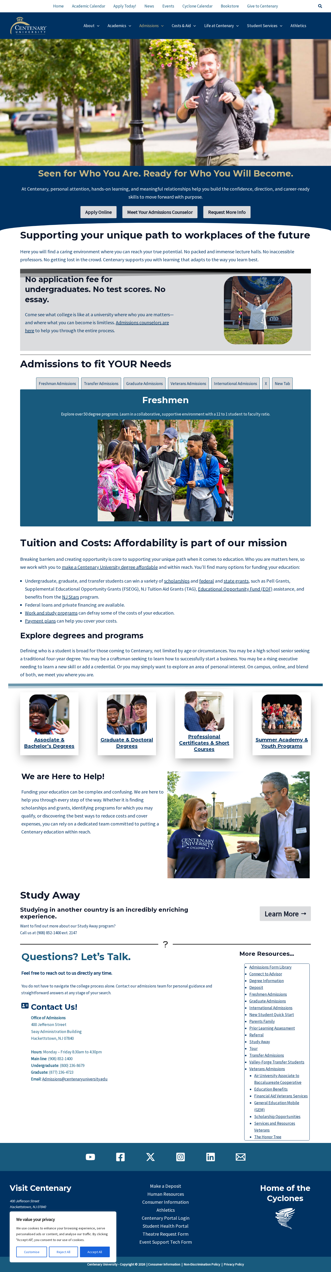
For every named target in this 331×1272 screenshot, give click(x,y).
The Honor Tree (267, 1137)
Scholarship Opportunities (277, 1116)
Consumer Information (165, 1202)
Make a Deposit (165, 1186)
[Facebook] (120, 1157)
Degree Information (266, 980)
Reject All (63, 1252)
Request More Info (227, 212)
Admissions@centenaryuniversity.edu (75, 1079)
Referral (256, 1035)
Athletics (166, 1210)
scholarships (176, 581)
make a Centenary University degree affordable (110, 567)
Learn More (282, 913)
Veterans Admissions (267, 1069)
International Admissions (270, 1007)
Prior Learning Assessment (272, 1028)
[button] (320, 6)
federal (206, 581)
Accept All (94, 1252)
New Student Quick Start (271, 1014)
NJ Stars (70, 597)
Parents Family (262, 1021)
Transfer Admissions (266, 1055)
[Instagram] (180, 1157)
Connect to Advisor (265, 974)
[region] (63, 1236)
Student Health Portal (166, 1226)
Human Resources (165, 1194)
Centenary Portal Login (165, 1218)
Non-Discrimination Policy (202, 1264)
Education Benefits (271, 1089)
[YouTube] (90, 1157)
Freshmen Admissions (268, 994)
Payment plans (40, 621)
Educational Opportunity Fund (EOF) (235, 589)
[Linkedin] (211, 1157)
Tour (253, 1048)
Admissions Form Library (270, 967)
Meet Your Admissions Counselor (160, 212)
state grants (236, 581)
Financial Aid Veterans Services (281, 1096)
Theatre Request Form (165, 1234)
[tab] (57, 383)
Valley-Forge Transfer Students (276, 1062)
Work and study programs (51, 613)
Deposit (256, 987)
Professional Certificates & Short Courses (204, 743)
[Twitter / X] (150, 1157)
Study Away (259, 1041)
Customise (31, 1252)
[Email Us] (241, 1157)
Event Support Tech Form (165, 1242)
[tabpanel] (165, 458)
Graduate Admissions (267, 1001)
